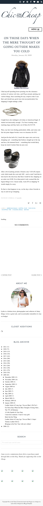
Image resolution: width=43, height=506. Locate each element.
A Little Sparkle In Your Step (14, 412)
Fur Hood (31, 208)
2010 (4, 372)
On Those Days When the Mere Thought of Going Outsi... (22, 408)
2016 (4, 358)
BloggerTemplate (28, 503)
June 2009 (8, 391)
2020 (4, 349)
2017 (4, 356)
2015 (4, 361)
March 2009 (8, 398)
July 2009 (8, 389)
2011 (4, 370)
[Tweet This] (28, 203)
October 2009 (9, 382)
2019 (4, 351)
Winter (26, 209)
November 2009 (10, 379)
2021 (4, 347)
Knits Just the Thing (11, 417)
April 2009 (8, 396)
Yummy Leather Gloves (12, 422)
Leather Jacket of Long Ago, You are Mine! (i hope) (20, 419)
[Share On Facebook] (32, 203)
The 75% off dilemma (11, 410)
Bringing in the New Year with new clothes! (18, 424)
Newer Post (7, 275)
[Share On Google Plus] (36, 203)
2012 (4, 368)
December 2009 (9, 377)
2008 (4, 426)
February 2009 (9, 400)
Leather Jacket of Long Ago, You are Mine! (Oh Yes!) (21, 405)
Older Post (36, 275)
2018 (4, 354)
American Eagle (12, 208)
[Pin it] (40, 203)
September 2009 (10, 384)
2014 (4, 363)
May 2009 (8, 394)
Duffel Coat (23, 208)
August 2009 (9, 386)
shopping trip (6, 209)
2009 (4, 375)
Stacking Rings (17, 209)
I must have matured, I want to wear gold (17, 415)
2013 (4, 365)
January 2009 (9, 403)
